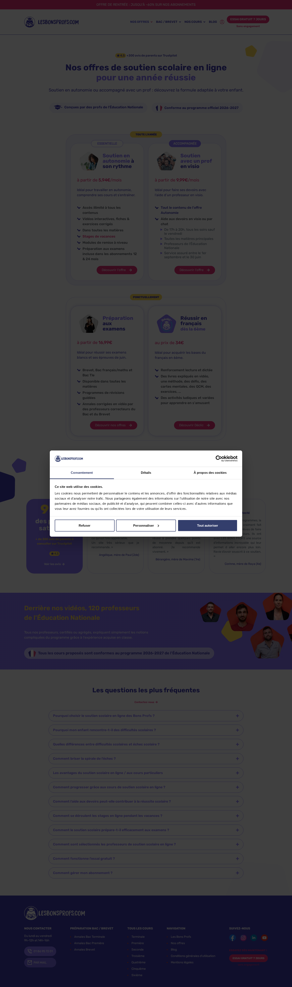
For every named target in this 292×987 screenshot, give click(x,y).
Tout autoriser (207, 525)
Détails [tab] (146, 472)
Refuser (84, 525)
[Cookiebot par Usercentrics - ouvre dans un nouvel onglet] (218, 458)
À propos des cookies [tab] (210, 472)
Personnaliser (143, 525)
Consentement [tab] (82, 472)
